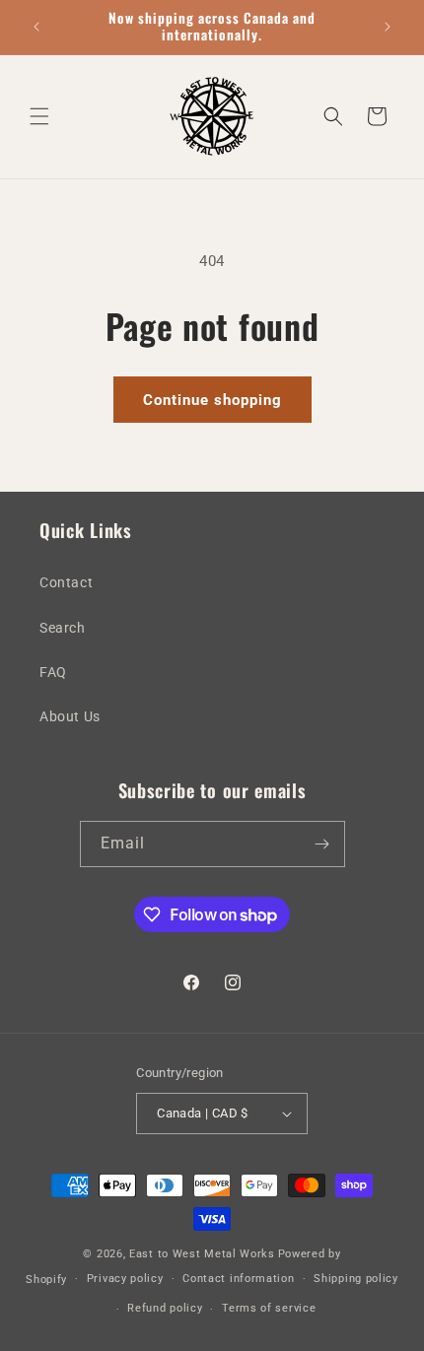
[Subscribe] (322, 844)
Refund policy (164, 1308)
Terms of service (269, 1308)
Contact (66, 582)
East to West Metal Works (202, 1254)
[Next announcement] (387, 26)
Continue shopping (212, 400)
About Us (70, 716)
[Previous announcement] (36, 26)
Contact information (238, 1278)
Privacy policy (125, 1278)
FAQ (53, 672)
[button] (39, 116)
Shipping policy (356, 1278)
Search (62, 628)
